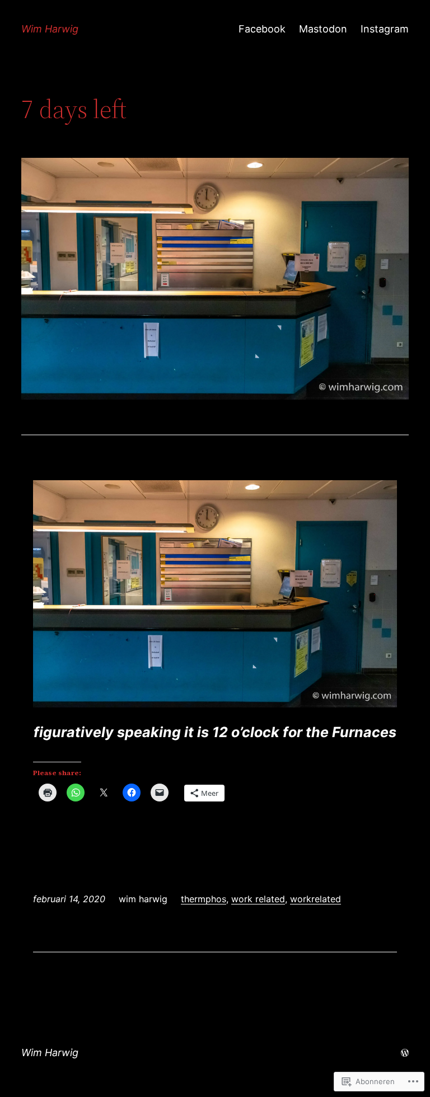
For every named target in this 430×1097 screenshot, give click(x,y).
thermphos (203, 898)
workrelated (315, 898)
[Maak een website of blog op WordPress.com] (405, 1052)
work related (258, 898)
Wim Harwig (49, 29)
